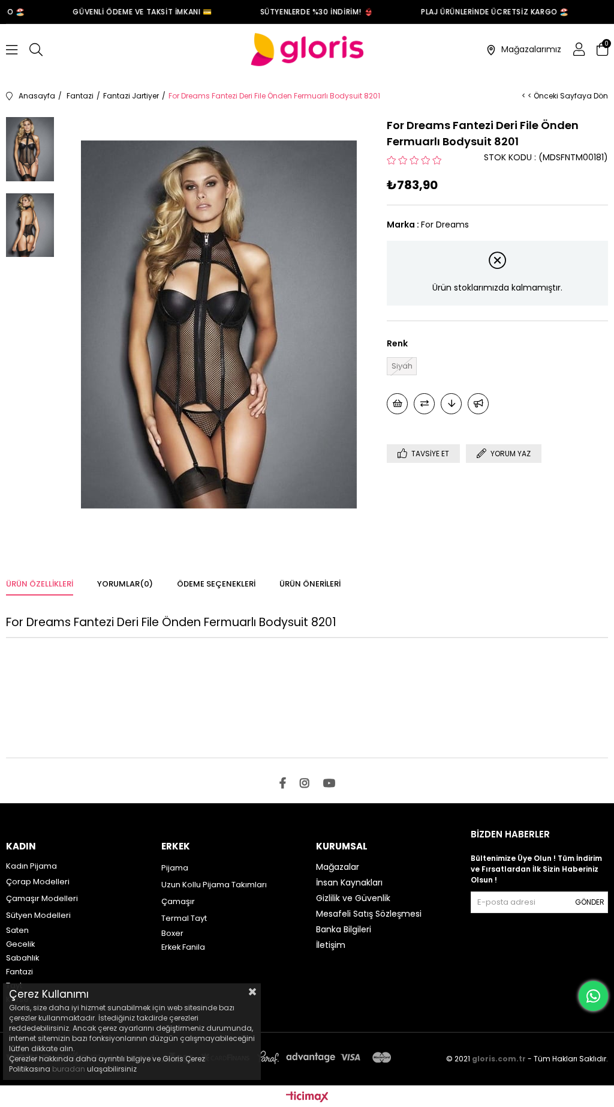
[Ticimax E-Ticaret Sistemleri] (307, 1097)
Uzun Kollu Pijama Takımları (214, 884)
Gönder (589, 902)
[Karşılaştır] (424, 403)
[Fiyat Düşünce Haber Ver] (451, 403)
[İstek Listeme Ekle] (397, 403)
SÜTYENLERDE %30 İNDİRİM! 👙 (308, 12)
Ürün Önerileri (310, 584)
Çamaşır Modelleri (42, 898)
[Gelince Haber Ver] (478, 403)
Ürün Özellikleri (39, 584)
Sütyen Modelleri (38, 915)
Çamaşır (178, 901)
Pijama (174, 867)
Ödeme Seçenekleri (216, 584)
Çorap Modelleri (38, 881)
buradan (68, 1069)
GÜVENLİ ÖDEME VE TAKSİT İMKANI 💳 (133, 12)
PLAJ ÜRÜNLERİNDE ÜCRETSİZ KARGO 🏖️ (487, 12)
